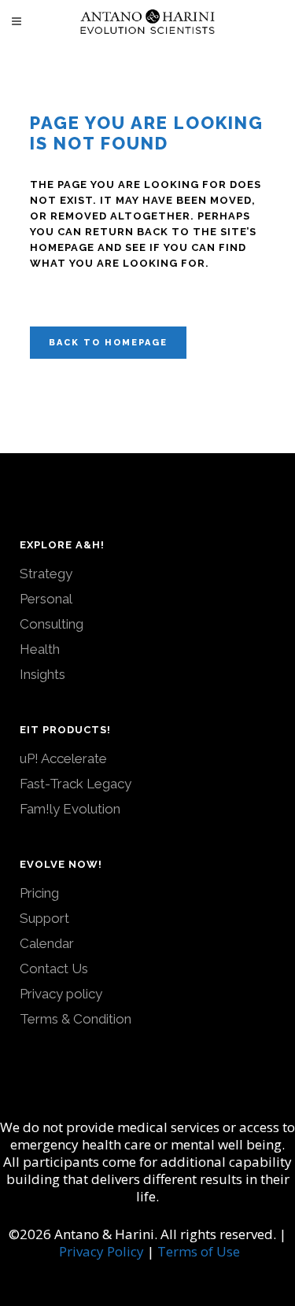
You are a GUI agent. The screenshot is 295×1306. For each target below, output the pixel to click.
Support (44, 918)
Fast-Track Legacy (75, 783)
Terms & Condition (75, 1019)
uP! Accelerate (63, 758)
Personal (46, 599)
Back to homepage (108, 343)
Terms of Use (198, 1251)
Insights (42, 674)
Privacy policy (61, 994)
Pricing (39, 893)
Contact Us (54, 968)
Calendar (47, 943)
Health (40, 649)
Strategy (46, 573)
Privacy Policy (101, 1251)
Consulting (51, 624)
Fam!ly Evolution (70, 809)
